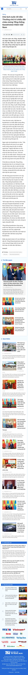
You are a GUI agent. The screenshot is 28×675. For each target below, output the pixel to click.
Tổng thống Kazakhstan (14, 254)
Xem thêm (6, 339)
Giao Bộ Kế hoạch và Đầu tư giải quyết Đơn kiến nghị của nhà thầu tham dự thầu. (13, 536)
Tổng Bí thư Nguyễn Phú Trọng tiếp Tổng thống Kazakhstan (19, 329)
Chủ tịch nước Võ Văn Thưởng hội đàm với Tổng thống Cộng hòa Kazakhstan (20, 300)
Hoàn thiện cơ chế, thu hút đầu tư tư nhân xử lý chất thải (11, 604)
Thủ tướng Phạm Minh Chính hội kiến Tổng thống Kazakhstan (20, 309)
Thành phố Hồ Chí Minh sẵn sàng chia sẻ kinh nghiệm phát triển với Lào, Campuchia (11, 613)
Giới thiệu (17, 672)
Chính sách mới (7, 542)
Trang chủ (11, 672)
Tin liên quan (7, 260)
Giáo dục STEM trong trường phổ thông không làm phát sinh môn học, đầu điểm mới (13, 572)
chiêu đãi (5, 254)
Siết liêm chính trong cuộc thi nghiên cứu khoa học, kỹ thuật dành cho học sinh (13, 561)
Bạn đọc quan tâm (8, 584)
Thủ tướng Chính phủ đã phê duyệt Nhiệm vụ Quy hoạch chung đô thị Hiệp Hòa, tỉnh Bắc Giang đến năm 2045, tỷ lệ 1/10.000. (13, 357)
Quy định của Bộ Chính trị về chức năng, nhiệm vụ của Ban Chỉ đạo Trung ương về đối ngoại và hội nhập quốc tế (14, 547)
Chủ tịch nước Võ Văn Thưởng (15, 252)
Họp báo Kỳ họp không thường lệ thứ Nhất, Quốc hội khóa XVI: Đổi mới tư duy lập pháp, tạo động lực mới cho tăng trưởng (11, 622)
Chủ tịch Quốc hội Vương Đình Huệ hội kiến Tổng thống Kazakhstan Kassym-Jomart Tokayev (20, 321)
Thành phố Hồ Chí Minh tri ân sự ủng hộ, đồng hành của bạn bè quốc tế (11, 597)
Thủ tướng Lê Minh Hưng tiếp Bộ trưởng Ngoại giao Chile (11, 589)
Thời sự (4, 14)
